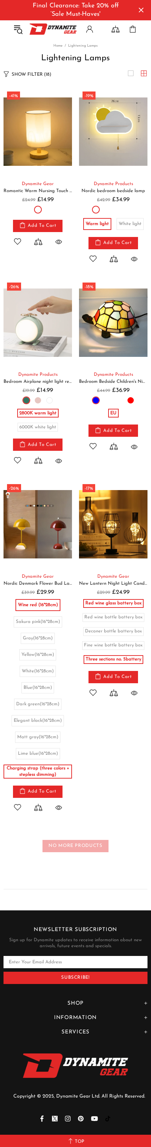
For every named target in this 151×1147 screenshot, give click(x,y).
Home (58, 46)
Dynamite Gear (38, 184)
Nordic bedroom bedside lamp (113, 191)
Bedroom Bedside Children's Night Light (113, 381)
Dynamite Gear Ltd (53, 29)
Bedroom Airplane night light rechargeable (38, 381)
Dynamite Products (113, 184)
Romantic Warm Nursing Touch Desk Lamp (38, 191)
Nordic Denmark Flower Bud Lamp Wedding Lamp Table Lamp (38, 583)
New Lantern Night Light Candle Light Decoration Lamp (113, 583)
